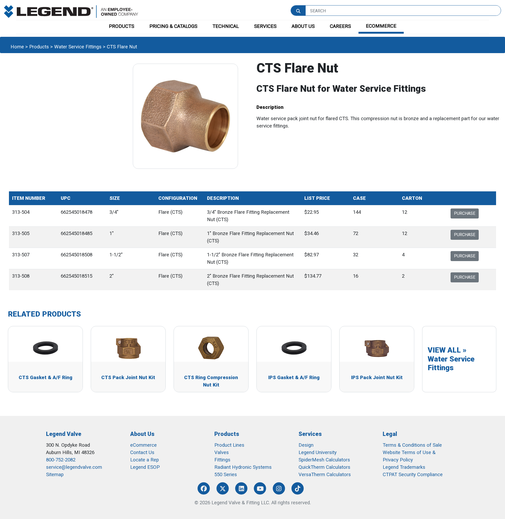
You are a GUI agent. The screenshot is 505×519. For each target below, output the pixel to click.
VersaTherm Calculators (325, 474)
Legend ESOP (145, 467)
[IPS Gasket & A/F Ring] (294, 347)
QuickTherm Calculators (324, 467)
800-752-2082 (60, 460)
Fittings (222, 460)
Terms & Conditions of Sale (412, 445)
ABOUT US (303, 26)
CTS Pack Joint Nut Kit (128, 377)
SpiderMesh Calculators (324, 460)
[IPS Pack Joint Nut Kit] (377, 347)
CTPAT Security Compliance (413, 474)
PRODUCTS (121, 26)
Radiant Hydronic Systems (243, 467)
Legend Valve (63, 434)
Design (306, 445)
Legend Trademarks (404, 467)
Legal (390, 434)
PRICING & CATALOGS (173, 26)
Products (39, 47)
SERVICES (265, 26)
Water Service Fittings (78, 47)
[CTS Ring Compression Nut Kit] (211, 347)
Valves (221, 452)
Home (17, 47)
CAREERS (340, 26)
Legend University (318, 452)
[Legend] (71, 11)
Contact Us (142, 452)
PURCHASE (464, 213)
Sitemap (55, 474)
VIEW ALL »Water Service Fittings (451, 359)
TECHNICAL (226, 26)
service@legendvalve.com (74, 467)
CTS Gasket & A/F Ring (45, 377)
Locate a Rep (144, 460)
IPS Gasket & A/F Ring (294, 377)
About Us (142, 434)
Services (310, 434)
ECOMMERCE (381, 26)
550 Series (225, 474)
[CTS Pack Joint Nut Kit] (128, 347)
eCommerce (143, 445)
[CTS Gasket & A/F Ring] (45, 347)
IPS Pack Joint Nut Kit (377, 377)
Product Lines (229, 445)
